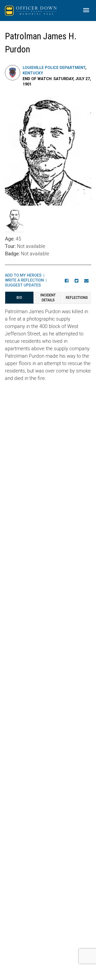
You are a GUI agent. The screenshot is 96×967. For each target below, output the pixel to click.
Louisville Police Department (54, 67)
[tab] (19, 298)
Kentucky (33, 73)
